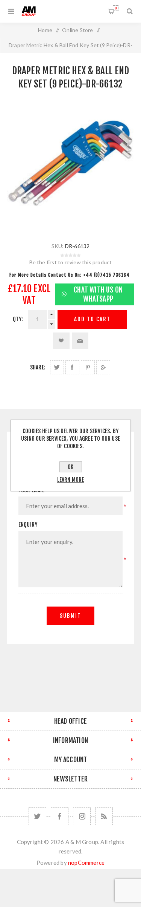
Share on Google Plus (103, 367)
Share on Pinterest (88, 367)
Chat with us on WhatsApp (98, 294)
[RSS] (104, 816)
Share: (37, 367)
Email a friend (80, 340)
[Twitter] (37, 816)
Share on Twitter (57, 367)
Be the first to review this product (70, 262)
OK (70, 467)
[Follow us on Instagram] (82, 816)
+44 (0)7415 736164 (106, 275)
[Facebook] (59, 816)
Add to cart (92, 319)
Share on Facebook (72, 367)
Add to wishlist (61, 340)
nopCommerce (86, 862)
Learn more (70, 479)
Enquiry (27, 524)
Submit (70, 615)
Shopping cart (116, 8)
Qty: (18, 319)
